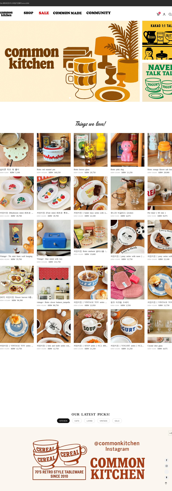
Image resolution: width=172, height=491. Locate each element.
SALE (117, 421)
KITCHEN (63, 421)
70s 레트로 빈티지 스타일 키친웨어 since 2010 (14, 3)
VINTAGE (103, 421)
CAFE (77, 421)
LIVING (89, 421)
